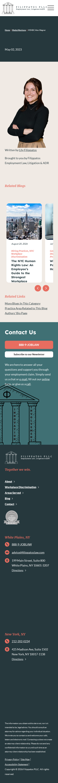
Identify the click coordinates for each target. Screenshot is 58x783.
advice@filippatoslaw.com (28, 552)
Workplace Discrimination (20, 487)
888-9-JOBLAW (29, 345)
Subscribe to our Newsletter (29, 354)
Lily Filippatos (28, 150)
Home (7, 30)
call (28, 384)
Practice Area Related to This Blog (26, 308)
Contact (9, 504)
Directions (17, 570)
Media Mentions (19, 30)
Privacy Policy (12, 759)
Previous (38, 288)
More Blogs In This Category (22, 303)
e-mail (23, 379)
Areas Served (13, 492)
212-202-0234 (21, 641)
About (8, 481)
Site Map (25, 759)
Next (46, 288)
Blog (7, 498)
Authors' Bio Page (16, 313)
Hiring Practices (19, 251)
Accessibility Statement (16, 764)
